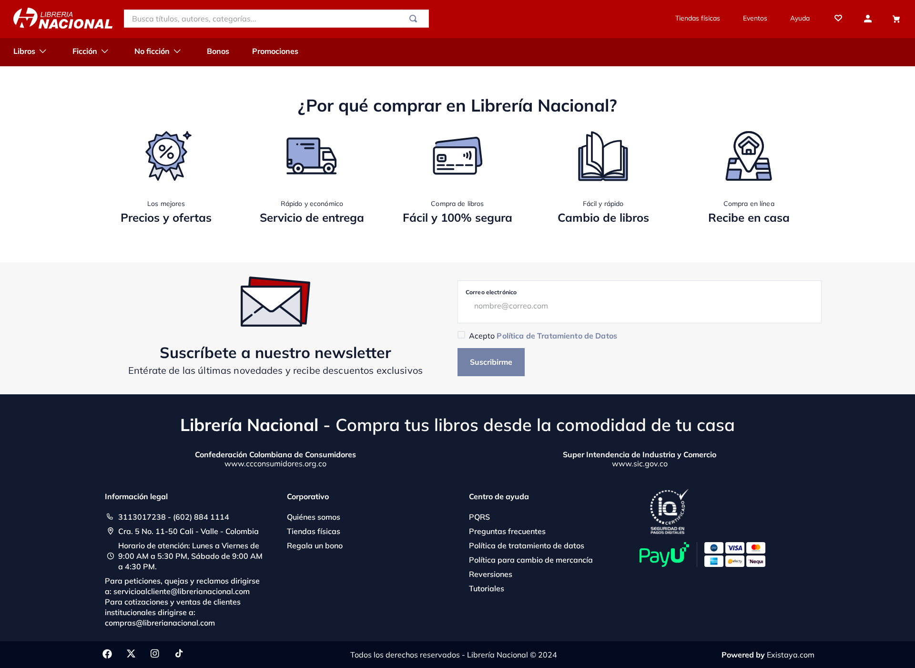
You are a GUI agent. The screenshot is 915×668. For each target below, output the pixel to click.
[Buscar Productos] (415, 18)
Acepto (543, 335)
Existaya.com (790, 654)
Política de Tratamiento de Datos (557, 335)
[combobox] (276, 19)
